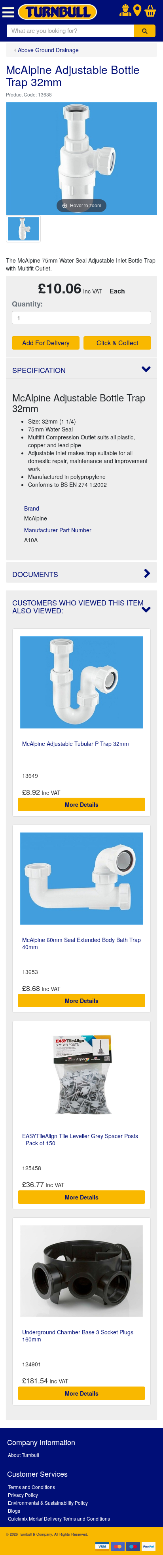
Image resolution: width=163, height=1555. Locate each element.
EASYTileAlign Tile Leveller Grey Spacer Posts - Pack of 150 (80, 1139)
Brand (31, 508)
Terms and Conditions (31, 1486)
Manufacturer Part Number (57, 530)
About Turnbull (23, 1454)
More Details (82, 804)
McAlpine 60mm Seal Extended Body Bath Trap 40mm (81, 943)
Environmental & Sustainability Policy (48, 1502)
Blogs (14, 1510)
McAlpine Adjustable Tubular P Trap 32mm (75, 743)
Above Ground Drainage (48, 50)
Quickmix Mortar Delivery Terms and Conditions (59, 1518)
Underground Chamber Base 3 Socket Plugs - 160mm (79, 1335)
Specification (39, 370)
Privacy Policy (23, 1494)
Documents (35, 574)
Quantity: (27, 304)
